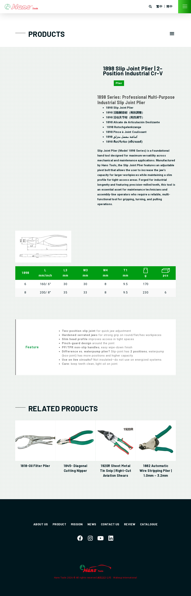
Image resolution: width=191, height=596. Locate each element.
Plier (119, 83)
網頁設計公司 (104, 577)
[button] (172, 33)
